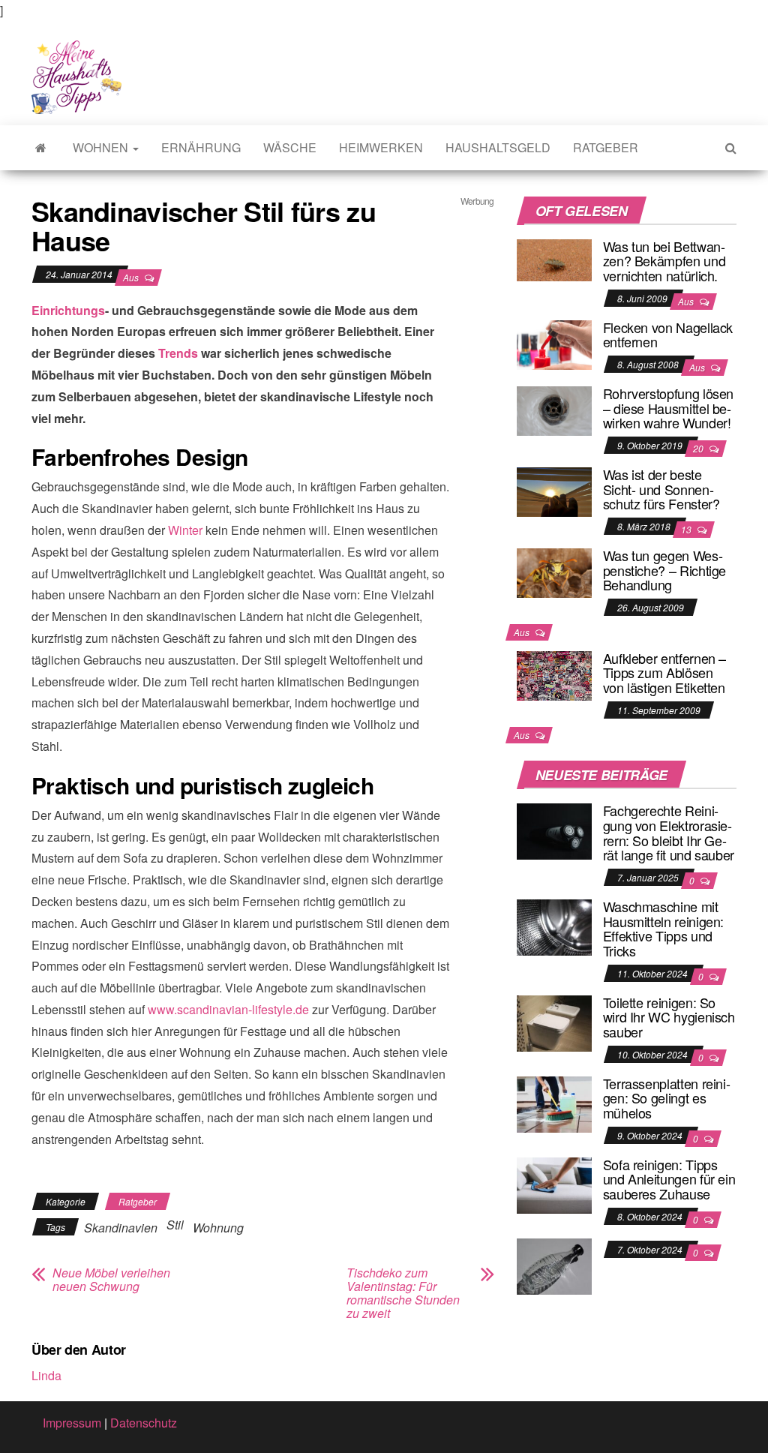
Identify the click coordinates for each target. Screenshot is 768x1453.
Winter (185, 530)
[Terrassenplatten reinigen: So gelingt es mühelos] (554, 1102)
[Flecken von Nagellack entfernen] (554, 343)
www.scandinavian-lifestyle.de (228, 1009)
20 (699, 448)
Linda (47, 1375)
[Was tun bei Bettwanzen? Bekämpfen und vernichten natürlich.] (554, 258)
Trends (178, 353)
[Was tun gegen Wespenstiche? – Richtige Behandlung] (554, 571)
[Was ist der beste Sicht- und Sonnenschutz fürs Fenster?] (554, 490)
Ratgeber (605, 147)
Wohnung (218, 1227)
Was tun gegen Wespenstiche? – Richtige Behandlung (664, 570)
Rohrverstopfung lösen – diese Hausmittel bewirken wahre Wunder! (668, 408)
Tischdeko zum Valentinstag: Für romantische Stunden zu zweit (403, 1293)
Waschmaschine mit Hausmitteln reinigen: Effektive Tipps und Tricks (663, 928)
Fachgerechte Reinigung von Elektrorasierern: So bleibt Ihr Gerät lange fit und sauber (668, 832)
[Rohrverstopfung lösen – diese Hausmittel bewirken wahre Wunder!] (554, 409)
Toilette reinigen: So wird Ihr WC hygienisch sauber (669, 1017)
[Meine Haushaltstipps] (41, 147)
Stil (175, 1224)
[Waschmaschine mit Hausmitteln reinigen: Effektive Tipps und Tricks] (554, 926)
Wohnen (102, 147)
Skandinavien (121, 1227)
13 (687, 529)
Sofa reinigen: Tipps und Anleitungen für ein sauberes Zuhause (669, 1179)
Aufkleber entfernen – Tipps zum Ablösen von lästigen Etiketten (664, 673)
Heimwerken (381, 147)
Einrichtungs (68, 310)
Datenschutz (143, 1422)
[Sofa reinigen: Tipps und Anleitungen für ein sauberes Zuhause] (554, 1183)
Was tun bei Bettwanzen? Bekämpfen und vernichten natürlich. (664, 261)
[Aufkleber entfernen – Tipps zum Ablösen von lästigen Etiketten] (554, 674)
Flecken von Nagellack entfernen (668, 334)
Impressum (72, 1422)
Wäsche (289, 147)
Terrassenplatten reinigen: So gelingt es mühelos (666, 1098)
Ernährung (201, 147)
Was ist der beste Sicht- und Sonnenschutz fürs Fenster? (661, 489)
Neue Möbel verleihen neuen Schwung (111, 1279)
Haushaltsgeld (498, 147)
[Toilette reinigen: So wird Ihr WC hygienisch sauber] (554, 1021)
